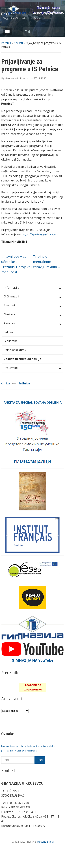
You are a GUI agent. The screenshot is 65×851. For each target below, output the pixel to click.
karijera (36, 746)
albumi (11, 746)
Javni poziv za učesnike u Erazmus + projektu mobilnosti (16, 264)
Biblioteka (11, 341)
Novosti (18, 43)
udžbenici (21, 751)
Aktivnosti (10, 323)
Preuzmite (11, 368)
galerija (19, 746)
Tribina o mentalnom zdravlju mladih (47, 261)
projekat (5, 751)
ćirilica (5, 383)
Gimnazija (11, 78)
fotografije (32, 751)
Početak (6, 43)
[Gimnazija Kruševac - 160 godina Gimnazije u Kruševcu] (32, 10)
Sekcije (8, 332)
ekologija (27, 746)
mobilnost (52, 746)
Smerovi (9, 305)
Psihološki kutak (15, 350)
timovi (13, 751)
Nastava (9, 314)
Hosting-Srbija (45, 841)
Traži (59, 31)
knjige (43, 746)
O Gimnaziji (11, 296)
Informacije (11, 288)
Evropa (4, 746)
